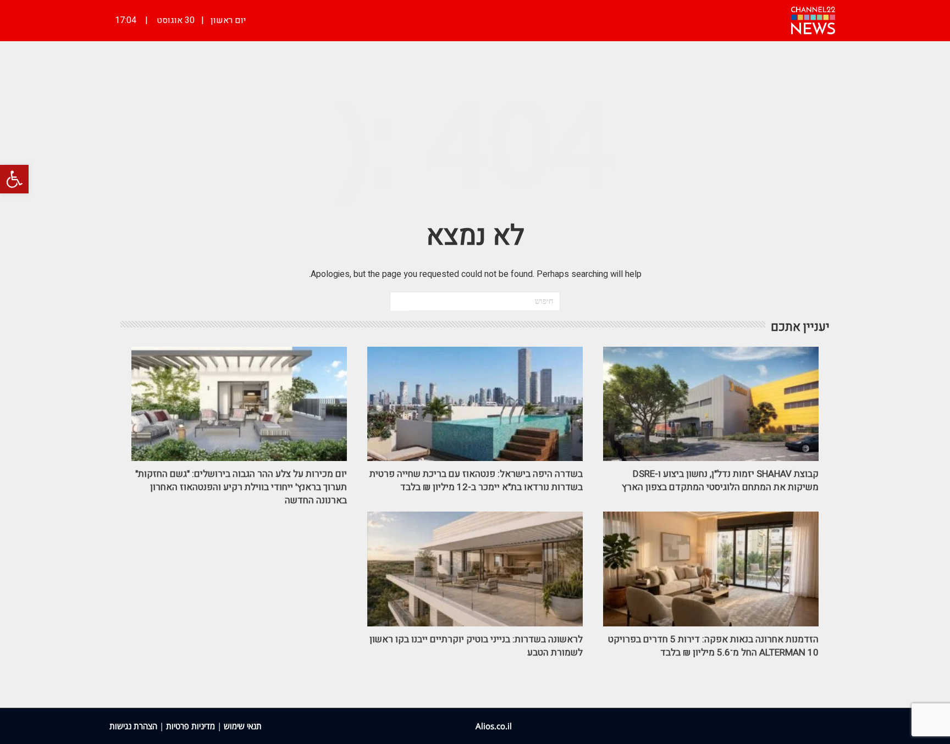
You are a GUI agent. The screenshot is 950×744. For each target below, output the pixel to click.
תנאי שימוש (243, 725)
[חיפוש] (399, 302)
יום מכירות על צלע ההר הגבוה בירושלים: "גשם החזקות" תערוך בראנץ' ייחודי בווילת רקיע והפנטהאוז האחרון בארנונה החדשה (241, 487)
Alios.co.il (494, 725)
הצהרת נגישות (133, 725)
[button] (14, 179)
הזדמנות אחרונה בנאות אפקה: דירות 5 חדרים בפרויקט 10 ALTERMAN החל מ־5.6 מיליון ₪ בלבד (713, 645)
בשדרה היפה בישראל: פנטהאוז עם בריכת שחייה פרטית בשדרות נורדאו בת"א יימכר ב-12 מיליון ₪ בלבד (476, 480)
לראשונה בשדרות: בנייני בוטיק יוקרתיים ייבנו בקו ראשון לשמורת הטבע (476, 645)
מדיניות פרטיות (190, 725)
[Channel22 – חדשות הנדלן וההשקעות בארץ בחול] (813, 19)
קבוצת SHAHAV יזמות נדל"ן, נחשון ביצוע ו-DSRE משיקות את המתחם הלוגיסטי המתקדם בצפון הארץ (720, 480)
